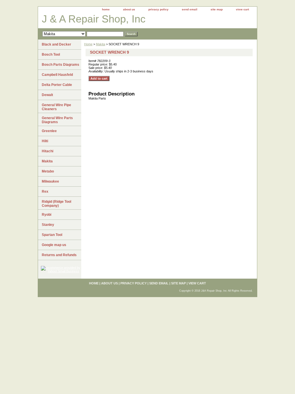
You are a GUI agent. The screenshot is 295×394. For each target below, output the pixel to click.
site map (217, 9)
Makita (100, 44)
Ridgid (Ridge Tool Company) (56, 204)
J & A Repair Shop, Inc (93, 19)
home (106, 9)
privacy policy (158, 9)
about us (129, 9)
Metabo (48, 171)
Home (88, 44)
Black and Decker (56, 44)
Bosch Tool (51, 54)
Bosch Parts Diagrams (60, 65)
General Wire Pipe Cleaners (56, 107)
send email (189, 9)
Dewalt (47, 95)
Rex (45, 192)
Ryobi (46, 215)
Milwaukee (50, 181)
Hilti (45, 141)
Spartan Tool (52, 235)
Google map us (54, 245)
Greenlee (49, 131)
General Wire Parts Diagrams (57, 120)
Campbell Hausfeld (57, 75)
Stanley (48, 225)
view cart (242, 9)
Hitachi (47, 151)
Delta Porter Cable (57, 85)
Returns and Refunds (59, 255)
